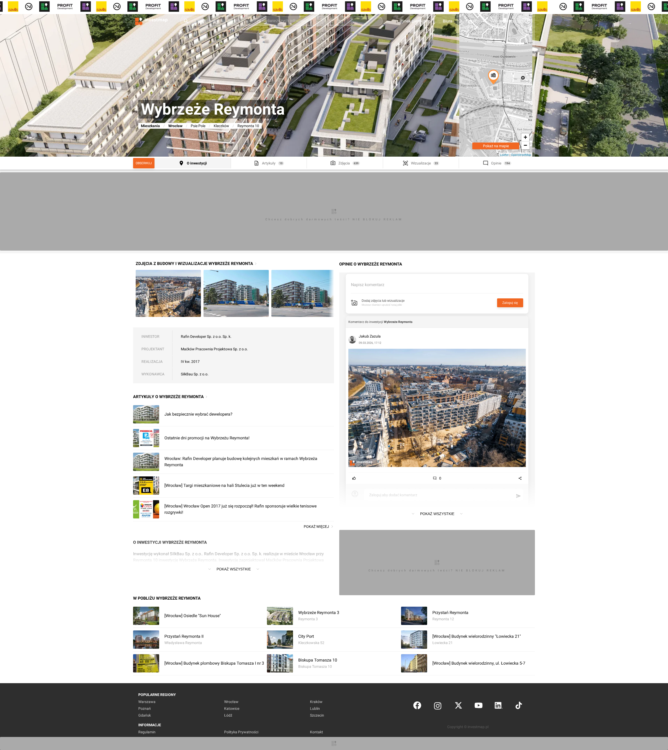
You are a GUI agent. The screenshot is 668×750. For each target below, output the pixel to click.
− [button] (525, 145)
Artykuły (269, 163)
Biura (447, 21)
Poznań (144, 708)
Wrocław (175, 126)
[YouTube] (478, 706)
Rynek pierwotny (414, 21)
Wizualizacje (421, 163)
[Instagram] (437, 706)
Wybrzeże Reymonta (398, 322)
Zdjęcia (344, 163)
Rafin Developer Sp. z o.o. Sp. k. (206, 336)
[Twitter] (458, 706)
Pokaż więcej (316, 526)
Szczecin (317, 715)
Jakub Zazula (370, 336)
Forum (472, 21)
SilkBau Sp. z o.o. (194, 374)
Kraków (316, 702)
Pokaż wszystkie (234, 569)
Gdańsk (144, 715)
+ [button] (525, 137)
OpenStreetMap (521, 154)
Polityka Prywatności (241, 732)
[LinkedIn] (499, 706)
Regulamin (147, 732)
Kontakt (316, 732)
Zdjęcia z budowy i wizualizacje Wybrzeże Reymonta (194, 263)
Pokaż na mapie (496, 146)
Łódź (228, 715)
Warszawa (147, 702)
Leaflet (504, 154)
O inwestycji (197, 163)
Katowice (231, 708)
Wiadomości (502, 21)
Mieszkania (150, 126)
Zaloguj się (510, 303)
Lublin (315, 708)
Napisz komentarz (367, 284)
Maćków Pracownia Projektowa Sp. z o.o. (214, 349)
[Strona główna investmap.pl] (151, 21)
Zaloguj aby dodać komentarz (393, 495)
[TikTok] (519, 706)
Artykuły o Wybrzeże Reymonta (168, 396)
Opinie (496, 163)
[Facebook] (417, 706)
